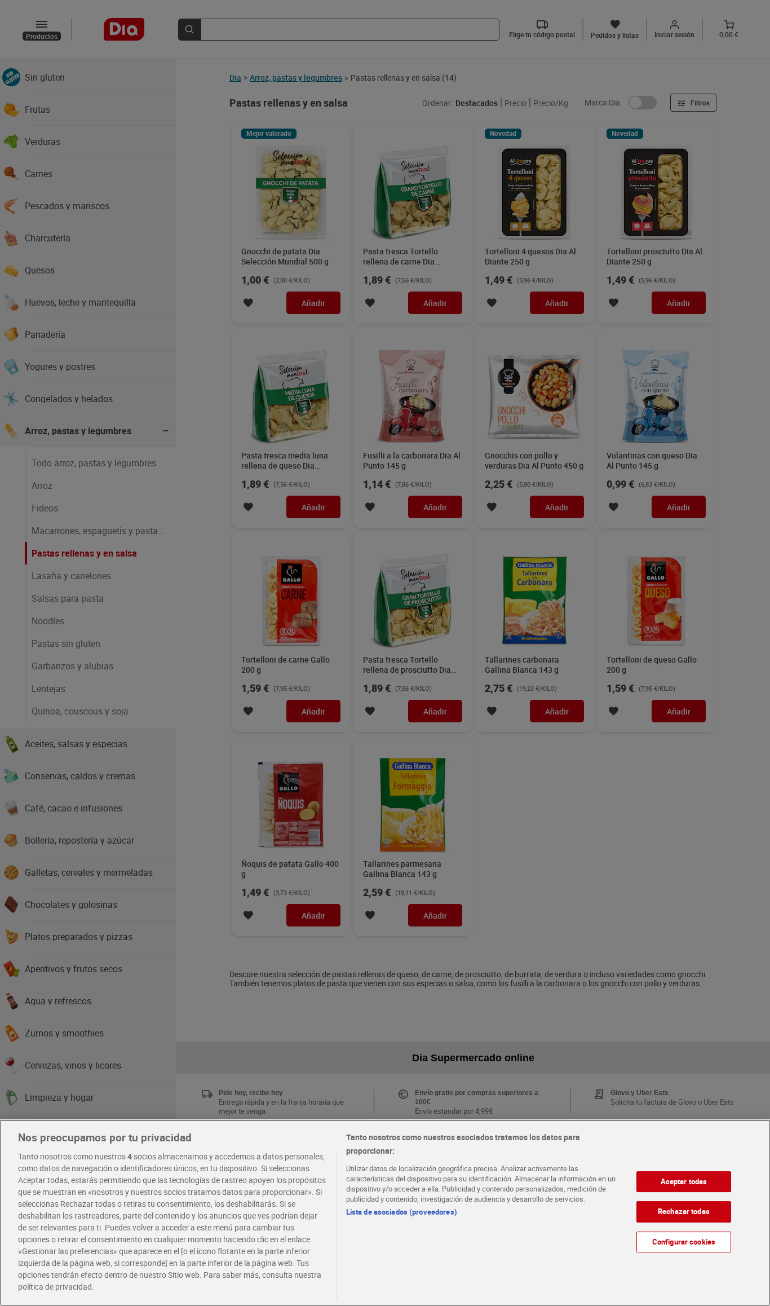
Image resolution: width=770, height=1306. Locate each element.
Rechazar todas (684, 1211)
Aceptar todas (684, 1181)
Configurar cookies (683, 1242)
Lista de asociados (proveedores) (401, 1212)
